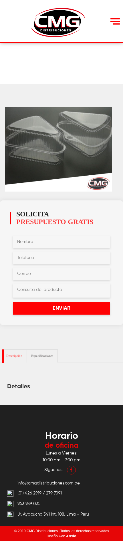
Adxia (71, 536)
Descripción (14, 355)
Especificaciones (42, 355)
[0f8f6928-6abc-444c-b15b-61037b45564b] (58, 149)
